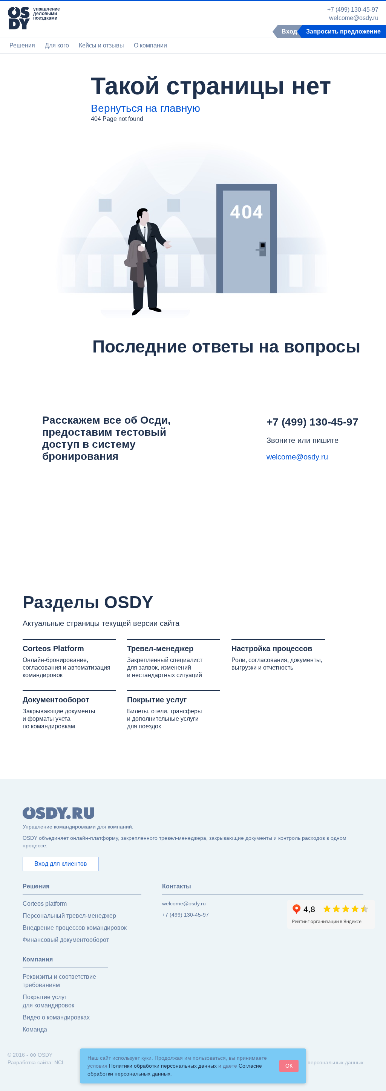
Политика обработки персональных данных (309, 1062)
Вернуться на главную (145, 108)
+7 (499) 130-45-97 (352, 10)
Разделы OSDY (88, 602)
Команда (35, 1029)
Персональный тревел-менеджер (69, 915)
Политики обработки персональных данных (163, 1066)
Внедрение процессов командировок (75, 928)
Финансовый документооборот (66, 940)
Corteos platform (45, 903)
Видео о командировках (56, 1017)
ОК (289, 1066)
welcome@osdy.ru (353, 18)
